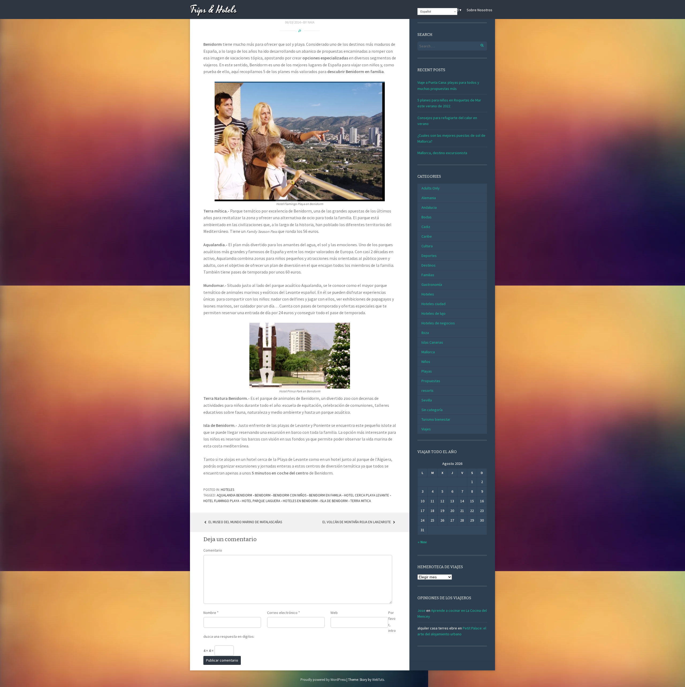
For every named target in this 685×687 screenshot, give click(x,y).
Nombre (211, 612)
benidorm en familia (325, 495)
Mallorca (428, 352)
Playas (426, 371)
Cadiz (425, 226)
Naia (311, 22)
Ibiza (425, 332)
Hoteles (227, 489)
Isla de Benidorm (334, 501)
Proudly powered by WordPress (323, 679)
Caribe (426, 236)
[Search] (479, 44)
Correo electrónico (283, 612)
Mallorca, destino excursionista (442, 152)
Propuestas (430, 380)
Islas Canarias (432, 342)
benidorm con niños (289, 495)
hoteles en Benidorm (300, 501)
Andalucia (429, 207)
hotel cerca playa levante (366, 495)
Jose (421, 610)
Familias (427, 274)
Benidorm (263, 495)
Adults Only (430, 188)
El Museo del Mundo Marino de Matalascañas (245, 522)
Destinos (428, 265)
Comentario (212, 550)
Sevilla (426, 400)
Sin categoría (432, 409)
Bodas (426, 217)
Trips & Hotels (213, 10)
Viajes (426, 429)
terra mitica (360, 501)
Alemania (428, 197)
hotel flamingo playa (221, 501)
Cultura (427, 246)
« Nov (422, 542)
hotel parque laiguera (261, 501)
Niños (425, 361)
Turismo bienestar (435, 419)
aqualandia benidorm (234, 495)
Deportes (429, 255)
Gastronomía (431, 284)
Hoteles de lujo (433, 313)
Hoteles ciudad (433, 303)
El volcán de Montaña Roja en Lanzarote (357, 522)
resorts (427, 390)
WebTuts (378, 679)
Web (334, 612)
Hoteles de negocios (438, 323)
